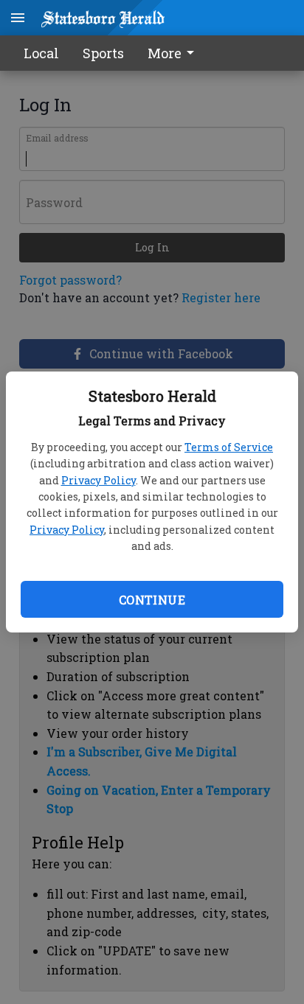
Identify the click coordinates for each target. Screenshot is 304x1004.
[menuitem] (175, 53)
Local (41, 53)
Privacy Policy (98, 480)
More (165, 53)
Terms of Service (228, 447)
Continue (152, 599)
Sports (103, 53)
